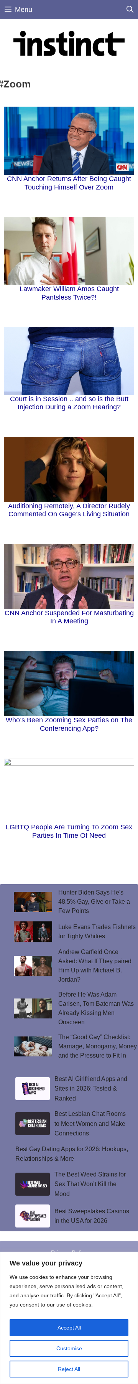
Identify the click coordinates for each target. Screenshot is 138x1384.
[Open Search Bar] (130, 9)
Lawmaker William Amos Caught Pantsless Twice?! (69, 293)
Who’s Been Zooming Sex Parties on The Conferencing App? (69, 724)
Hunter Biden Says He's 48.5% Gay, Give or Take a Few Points (94, 901)
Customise (69, 1348)
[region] (69, 1318)
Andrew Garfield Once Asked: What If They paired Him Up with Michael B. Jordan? (94, 966)
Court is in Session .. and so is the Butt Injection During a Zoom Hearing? (69, 403)
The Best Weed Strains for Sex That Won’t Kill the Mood (90, 1184)
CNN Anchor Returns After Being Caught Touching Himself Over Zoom (69, 183)
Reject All (69, 1369)
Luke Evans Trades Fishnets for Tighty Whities (97, 931)
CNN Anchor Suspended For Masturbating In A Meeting (69, 617)
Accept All (69, 1328)
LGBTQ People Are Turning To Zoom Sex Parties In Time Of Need (69, 831)
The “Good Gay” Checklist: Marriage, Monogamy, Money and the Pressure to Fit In (97, 1046)
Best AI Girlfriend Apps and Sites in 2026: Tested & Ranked (90, 1089)
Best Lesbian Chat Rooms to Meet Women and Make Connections (90, 1123)
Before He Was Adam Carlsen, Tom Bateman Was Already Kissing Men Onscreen (96, 1008)
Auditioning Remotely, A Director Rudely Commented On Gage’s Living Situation (69, 510)
